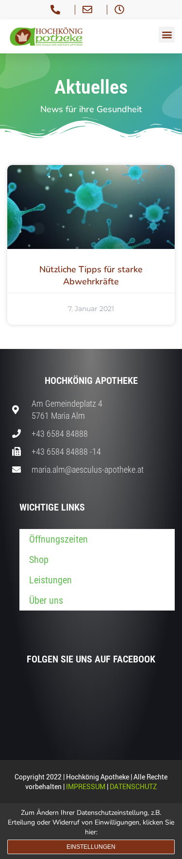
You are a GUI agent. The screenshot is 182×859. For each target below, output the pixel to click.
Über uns (46, 600)
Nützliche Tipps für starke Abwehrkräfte (91, 275)
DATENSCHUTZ (133, 786)
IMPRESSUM (85, 786)
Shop (39, 559)
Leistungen (50, 580)
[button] (167, 35)
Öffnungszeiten (58, 539)
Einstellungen (91, 846)
